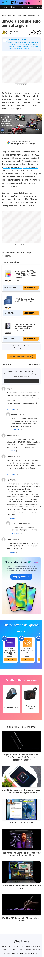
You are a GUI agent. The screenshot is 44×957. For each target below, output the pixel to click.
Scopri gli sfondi (19, 577)
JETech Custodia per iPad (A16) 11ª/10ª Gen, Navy (24, 300)
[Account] (39, 2)
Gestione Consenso (33, 949)
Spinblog (14, 946)
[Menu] (2, 2)
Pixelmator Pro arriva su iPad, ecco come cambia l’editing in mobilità (21, 854)
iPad (13, 7)
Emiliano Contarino (13, 31)
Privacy (27, 954)
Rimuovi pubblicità (21, 85)
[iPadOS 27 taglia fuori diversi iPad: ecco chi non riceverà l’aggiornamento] (21, 776)
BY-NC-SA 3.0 (21, 949)
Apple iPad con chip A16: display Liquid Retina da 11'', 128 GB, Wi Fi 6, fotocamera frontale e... (25, 274)
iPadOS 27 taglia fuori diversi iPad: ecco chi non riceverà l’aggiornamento (21, 791)
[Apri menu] (32, 2)
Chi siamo (7, 954)
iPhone (4, 7)
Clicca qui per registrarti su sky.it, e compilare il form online (20, 167)
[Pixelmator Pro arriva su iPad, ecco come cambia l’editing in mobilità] (21, 839)
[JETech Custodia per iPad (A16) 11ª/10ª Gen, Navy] (7, 300)
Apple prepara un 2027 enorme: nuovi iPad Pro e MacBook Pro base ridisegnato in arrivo (21, 757)
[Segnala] (16, 409)
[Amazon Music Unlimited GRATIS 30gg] (10, 642)
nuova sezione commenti (22, 48)
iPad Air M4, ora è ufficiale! (21, 822)
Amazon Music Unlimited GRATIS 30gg (10, 652)
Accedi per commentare (21, 381)
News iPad (17, 16)
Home (4, 16)
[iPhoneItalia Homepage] (20, 2)
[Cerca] (6, 2)
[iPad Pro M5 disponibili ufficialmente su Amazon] (21, 904)
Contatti (15, 954)
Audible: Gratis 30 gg (27, 651)
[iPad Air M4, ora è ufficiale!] (21, 809)
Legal (21, 954)
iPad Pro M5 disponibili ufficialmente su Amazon (21, 919)
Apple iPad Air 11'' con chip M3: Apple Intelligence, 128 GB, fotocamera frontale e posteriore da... (27, 328)
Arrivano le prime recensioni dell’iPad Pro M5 (21, 886)
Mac (21, 7)
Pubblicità (34, 954)
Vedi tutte (21, 631)
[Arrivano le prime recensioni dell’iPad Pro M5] (21, 872)
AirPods (30, 7)
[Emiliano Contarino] (4, 32)
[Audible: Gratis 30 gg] (27, 642)
